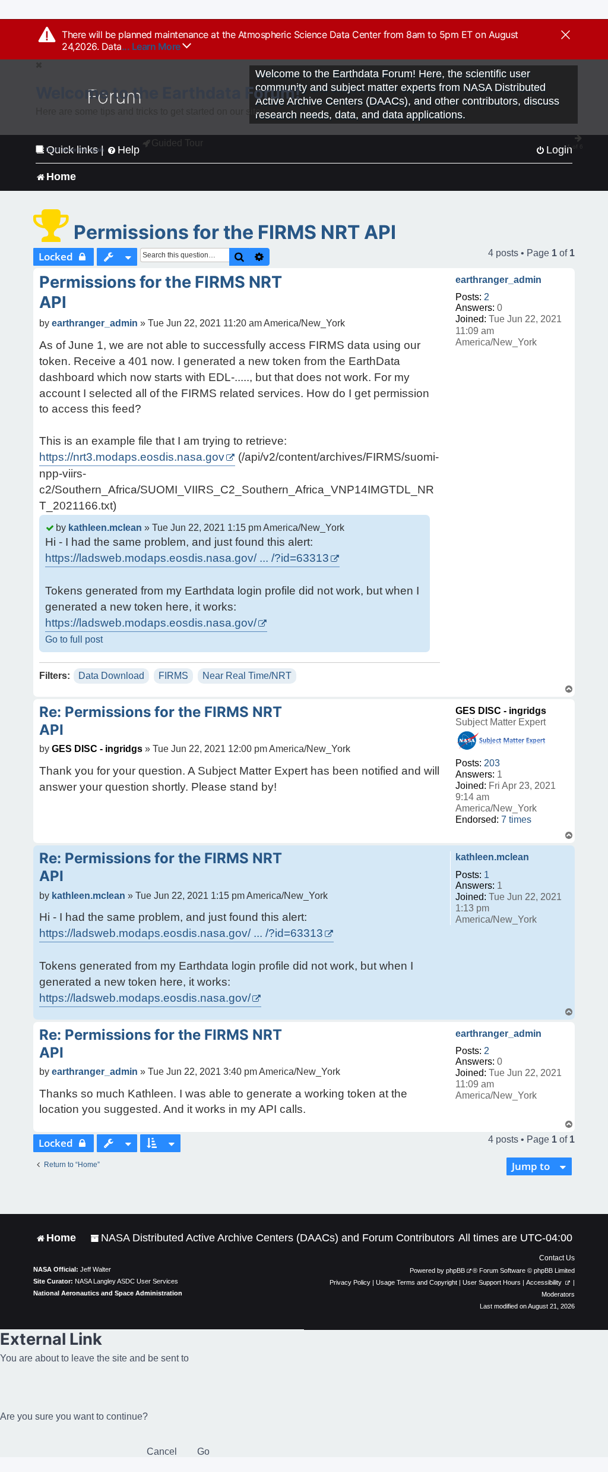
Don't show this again (75, 149)
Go (203, 1451)
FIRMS (173, 676)
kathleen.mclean (105, 528)
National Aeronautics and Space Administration (107, 1293)
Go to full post (74, 639)
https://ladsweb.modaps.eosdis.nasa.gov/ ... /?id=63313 (187, 558)
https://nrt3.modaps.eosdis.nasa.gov (131, 457)
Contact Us (557, 1258)
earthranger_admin (498, 280)
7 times (516, 819)
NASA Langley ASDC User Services (126, 1281)
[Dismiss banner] (565, 36)
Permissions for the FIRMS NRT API (235, 232)
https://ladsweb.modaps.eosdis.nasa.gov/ (150, 623)
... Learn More (152, 46)
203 (492, 763)
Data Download (111, 676)
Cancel (162, 1451)
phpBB (455, 1270)
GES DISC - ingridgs (500, 711)
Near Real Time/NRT (247, 676)
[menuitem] (272, 1238)
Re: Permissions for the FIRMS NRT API (160, 720)
